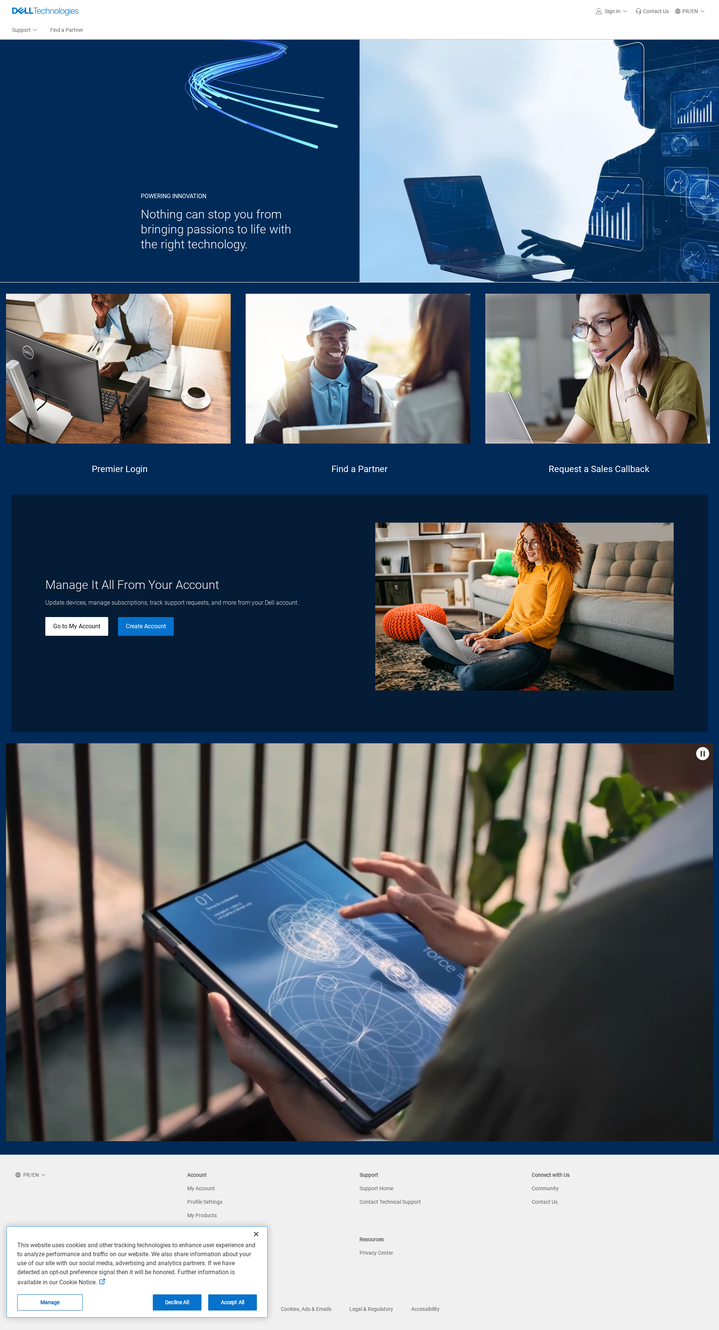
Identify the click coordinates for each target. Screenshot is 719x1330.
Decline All (177, 1302)
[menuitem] (25, 30)
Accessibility (425, 1309)
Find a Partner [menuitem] (66, 30)
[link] (652, 11)
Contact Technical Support (390, 1202)
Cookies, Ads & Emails (306, 1309)
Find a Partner (359, 469)
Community (545, 1188)
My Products (202, 1215)
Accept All (232, 1302)
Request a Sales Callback (599, 469)
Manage (50, 1302)
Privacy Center (376, 1253)
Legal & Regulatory (371, 1309)
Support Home (376, 1188)
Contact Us (545, 1202)
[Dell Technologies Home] (45, 11)
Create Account (146, 626)
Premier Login (120, 469)
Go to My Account (76, 626)
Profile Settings (204, 1202)
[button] (612, 11)
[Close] (256, 1234)
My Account (201, 1188)
